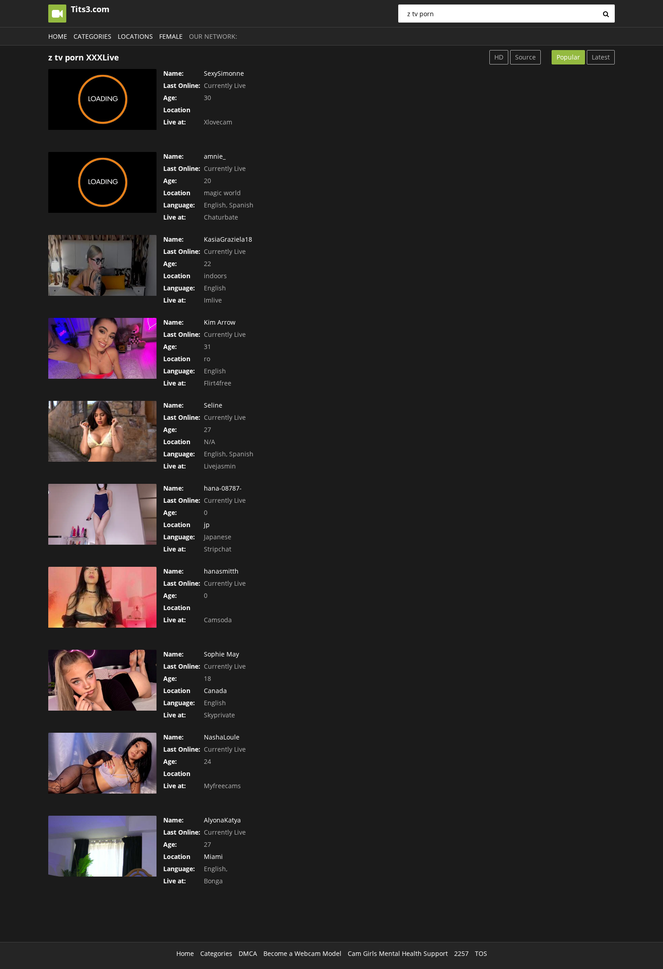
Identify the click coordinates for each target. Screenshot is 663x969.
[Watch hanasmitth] (102, 597)
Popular (568, 57)
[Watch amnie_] (102, 182)
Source (525, 57)
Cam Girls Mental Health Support (398, 953)
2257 (461, 953)
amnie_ (215, 156)
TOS (481, 953)
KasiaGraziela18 (228, 239)
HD (498, 57)
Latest (601, 57)
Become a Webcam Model (302, 953)
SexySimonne (224, 73)
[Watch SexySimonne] (102, 99)
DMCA (248, 953)
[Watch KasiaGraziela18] (102, 265)
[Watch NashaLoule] (102, 763)
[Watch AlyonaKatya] (102, 846)
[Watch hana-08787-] (102, 514)
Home (57, 36)
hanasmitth (221, 571)
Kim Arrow (219, 322)
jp (207, 524)
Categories (92, 36)
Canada (215, 690)
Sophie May (221, 654)
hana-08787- (223, 488)
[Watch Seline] (102, 431)
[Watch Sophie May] (102, 680)
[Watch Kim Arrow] (102, 348)
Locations (135, 36)
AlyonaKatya (222, 820)
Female (171, 36)
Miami (213, 856)
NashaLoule (221, 737)
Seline (213, 405)
